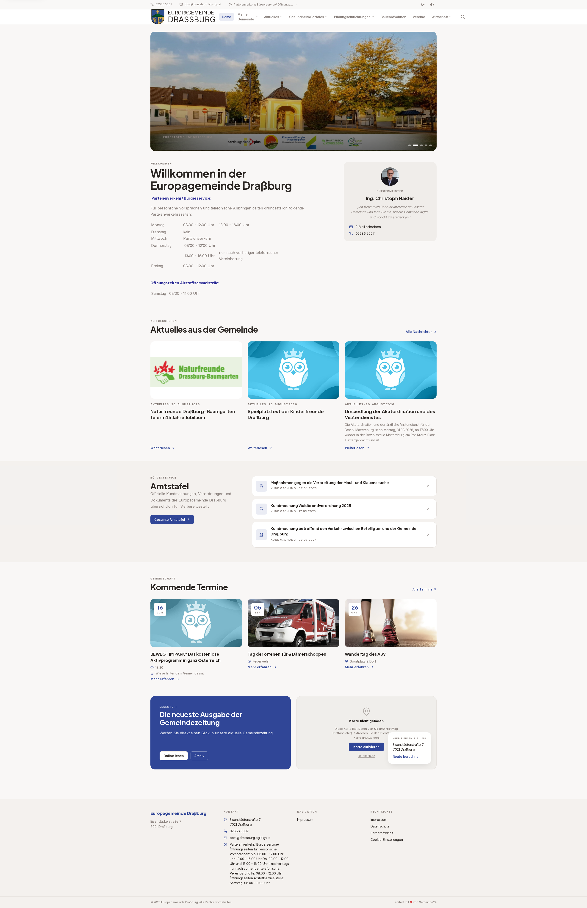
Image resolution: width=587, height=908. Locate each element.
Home (226, 17)
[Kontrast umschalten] (432, 4)
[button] (390, 176)
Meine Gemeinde (246, 16)
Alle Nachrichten (419, 332)
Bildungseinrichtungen (352, 17)
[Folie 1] (409, 145)
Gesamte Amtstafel (169, 519)
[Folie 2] (415, 145)
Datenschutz (366, 756)
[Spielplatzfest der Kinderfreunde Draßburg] (293, 395)
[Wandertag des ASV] (391, 640)
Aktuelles (271, 17)
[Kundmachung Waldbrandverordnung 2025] (344, 509)
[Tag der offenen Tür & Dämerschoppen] (293, 640)
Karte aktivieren (366, 747)
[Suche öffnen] (462, 16)
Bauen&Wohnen (393, 17)
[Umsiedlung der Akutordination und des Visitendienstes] (391, 395)
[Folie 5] (430, 145)
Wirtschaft (440, 17)
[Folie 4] (426, 145)
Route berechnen (407, 756)
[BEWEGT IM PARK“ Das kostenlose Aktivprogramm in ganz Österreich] (196, 640)
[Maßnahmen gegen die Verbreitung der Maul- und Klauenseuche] (344, 486)
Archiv (199, 756)
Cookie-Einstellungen (387, 839)
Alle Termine (422, 589)
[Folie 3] (421, 145)
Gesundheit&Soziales (306, 17)
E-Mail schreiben (368, 227)
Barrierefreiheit (382, 833)
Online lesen (173, 756)
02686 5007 (163, 4)
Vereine (419, 17)
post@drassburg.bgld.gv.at (203, 4)
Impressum (305, 820)
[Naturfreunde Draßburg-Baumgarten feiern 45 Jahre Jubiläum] (196, 395)
